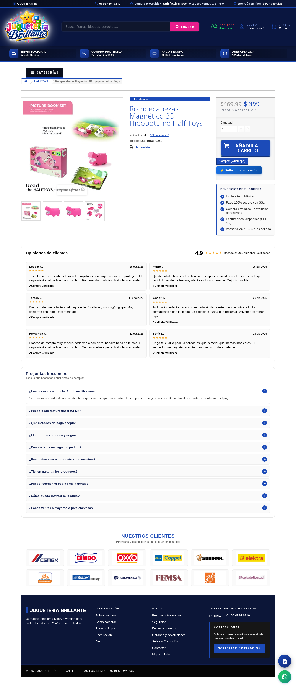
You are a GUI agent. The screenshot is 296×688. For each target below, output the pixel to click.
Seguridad (159, 622)
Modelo (135, 140)
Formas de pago (107, 628)
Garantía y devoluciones (168, 635)
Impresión (143, 147)
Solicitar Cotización (165, 641)
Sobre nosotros (106, 615)
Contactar (159, 648)
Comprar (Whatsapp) (232, 161)
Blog (99, 641)
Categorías (45, 72)
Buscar (187, 26)
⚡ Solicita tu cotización (239, 170)
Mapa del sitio (161, 654)
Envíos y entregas (164, 628)
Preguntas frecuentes (167, 615)
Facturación (104, 635)
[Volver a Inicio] (26, 81)
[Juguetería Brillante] (27, 27)
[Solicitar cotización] (284, 661)
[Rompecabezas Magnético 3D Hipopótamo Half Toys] (31, 211)
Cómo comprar (106, 622)
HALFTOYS (41, 81)
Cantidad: (227, 122)
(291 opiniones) (159, 135)
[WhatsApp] (284, 676)
